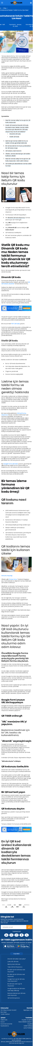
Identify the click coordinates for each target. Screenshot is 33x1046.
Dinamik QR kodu (15, 134)
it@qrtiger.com (27, 1010)
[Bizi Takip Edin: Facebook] (21, 935)
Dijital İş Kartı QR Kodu (14, 964)
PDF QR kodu (15, 324)
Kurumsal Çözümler (6, 1024)
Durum (3, 1022)
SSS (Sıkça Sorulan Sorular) (8, 1010)
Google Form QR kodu (10, 464)
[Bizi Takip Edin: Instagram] (16, 935)
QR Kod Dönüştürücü (14, 998)
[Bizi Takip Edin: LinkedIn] (6, 935)
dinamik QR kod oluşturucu (16, 218)
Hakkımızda (4, 1020)
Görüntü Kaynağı (6, 576)
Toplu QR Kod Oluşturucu (15, 967)
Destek (29, 1008)
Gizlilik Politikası (28, 1026)
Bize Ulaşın (4, 1012)
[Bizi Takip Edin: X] (27, 935)
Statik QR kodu (14, 137)
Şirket (3, 1018)
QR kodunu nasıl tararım (13, 151)
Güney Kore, (13, 579)
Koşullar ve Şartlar (27, 1020)
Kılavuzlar (5, 1008)
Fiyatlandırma (5, 1026)
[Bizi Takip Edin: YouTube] (11, 935)
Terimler (28, 1018)
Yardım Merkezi (5, 1014)
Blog (4, 8)
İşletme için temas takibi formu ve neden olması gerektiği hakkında (16, 142)
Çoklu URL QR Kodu (13, 961)
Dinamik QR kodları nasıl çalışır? (17, 959)
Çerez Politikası (28, 1028)
